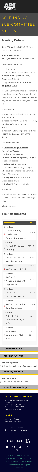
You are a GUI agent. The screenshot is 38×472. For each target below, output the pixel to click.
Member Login (24, 458)
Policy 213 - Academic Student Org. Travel (15, 281)
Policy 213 (8, 177)
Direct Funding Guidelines (16, 148)
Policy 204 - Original (16, 269)
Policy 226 (8, 171)
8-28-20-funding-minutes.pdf (15, 382)
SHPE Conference (11, 134)
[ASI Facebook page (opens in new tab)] (13, 447)
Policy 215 (8, 184)
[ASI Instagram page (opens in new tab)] (27, 447)
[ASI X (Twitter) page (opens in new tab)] (17, 450)
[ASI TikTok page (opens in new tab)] (20, 447)
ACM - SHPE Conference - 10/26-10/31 (15, 320)
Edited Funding (11, 161)
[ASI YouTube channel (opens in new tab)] (7, 447)
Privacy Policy (16, 455)
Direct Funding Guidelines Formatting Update (16, 234)
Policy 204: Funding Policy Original (19, 158)
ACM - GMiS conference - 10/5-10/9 (15, 335)
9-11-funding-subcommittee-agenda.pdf (19, 366)
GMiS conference (11, 124)
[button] (33, 5)
